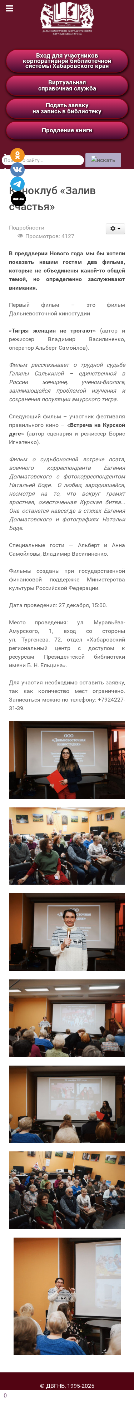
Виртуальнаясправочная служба (67, 85)
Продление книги (67, 130)
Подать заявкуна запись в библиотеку (67, 108)
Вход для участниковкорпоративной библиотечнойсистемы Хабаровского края (67, 60)
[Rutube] (18, 198)
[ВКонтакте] (17, 169)
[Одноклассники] (17, 154)
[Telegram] (17, 183)
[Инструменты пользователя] (115, 228)
